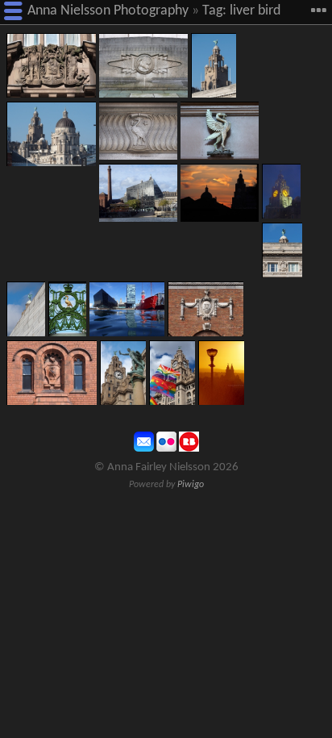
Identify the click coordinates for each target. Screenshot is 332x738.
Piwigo (190, 485)
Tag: (214, 11)
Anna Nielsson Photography (108, 11)
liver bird (255, 11)
